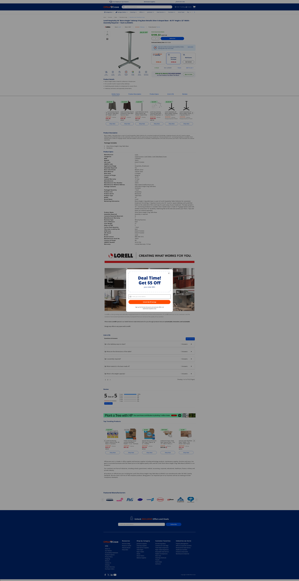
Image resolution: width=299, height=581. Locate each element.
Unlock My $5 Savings (149, 302)
